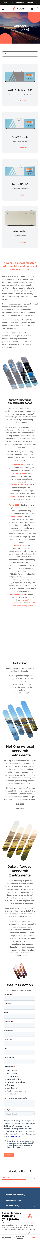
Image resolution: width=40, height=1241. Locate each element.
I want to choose (20, 1238)
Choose (5, 1178)
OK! (33, 1238)
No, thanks (6, 1238)
